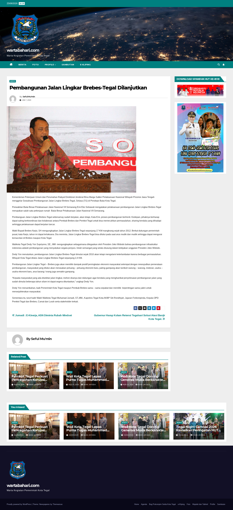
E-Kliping (85, 64)
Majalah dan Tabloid (200, 504)
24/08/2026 (19, 435)
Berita (22, 64)
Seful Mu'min (29, 96)
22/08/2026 (184, 435)
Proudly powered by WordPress (19, 504)
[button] (219, 64)
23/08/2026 (74, 435)
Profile (49, 64)
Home (136, 504)
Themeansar (57, 504)
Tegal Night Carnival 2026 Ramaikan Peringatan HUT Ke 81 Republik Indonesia (197, 430)
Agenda (144, 504)
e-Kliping (181, 504)
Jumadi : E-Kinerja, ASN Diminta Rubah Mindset (43, 315)
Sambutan (68, 64)
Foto (35, 64)
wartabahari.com (23, 50)
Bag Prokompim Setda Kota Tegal (162, 504)
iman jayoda (35, 385)
